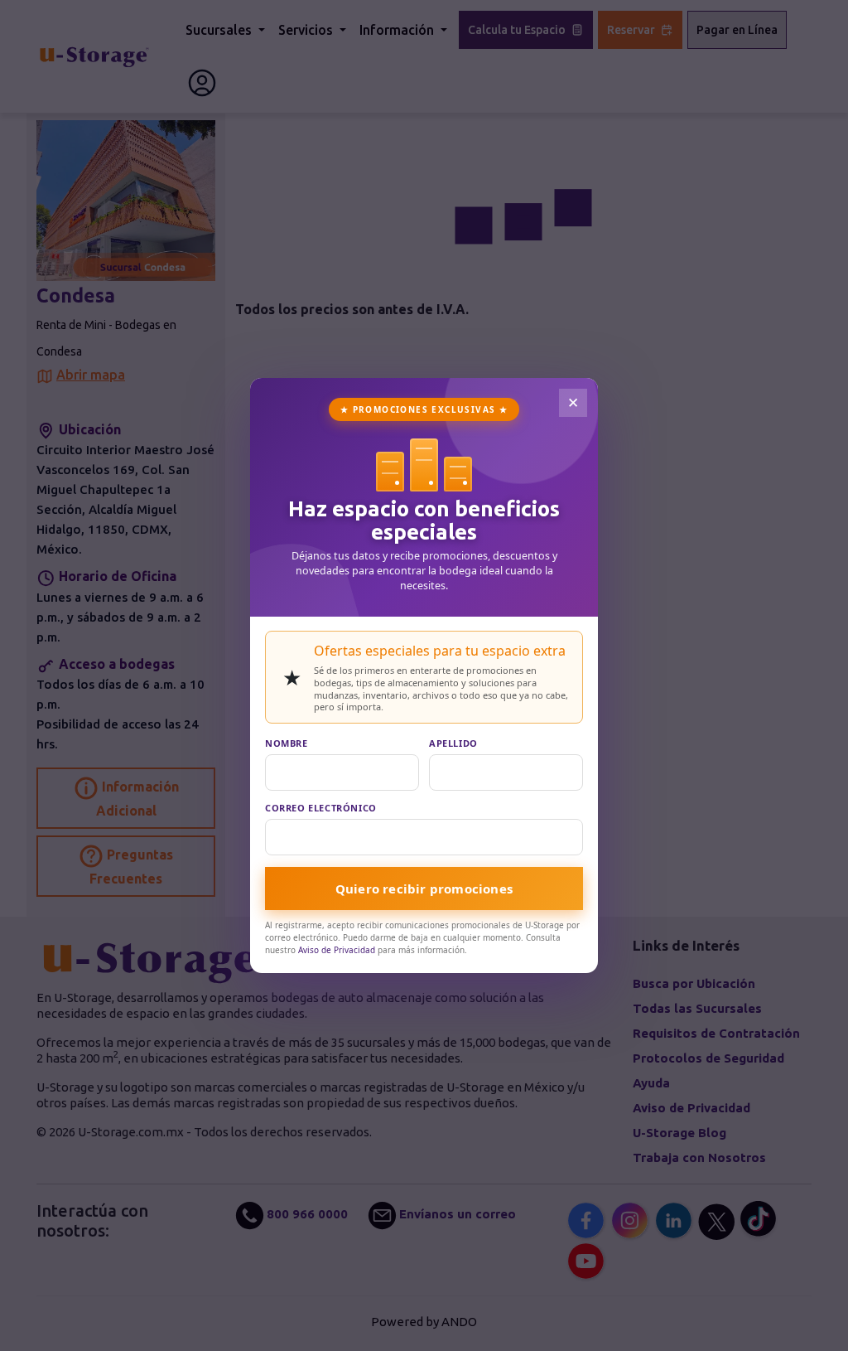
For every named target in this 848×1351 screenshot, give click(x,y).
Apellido (453, 743)
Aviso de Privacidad (336, 950)
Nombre (286, 743)
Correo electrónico (321, 807)
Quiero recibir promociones (424, 888)
